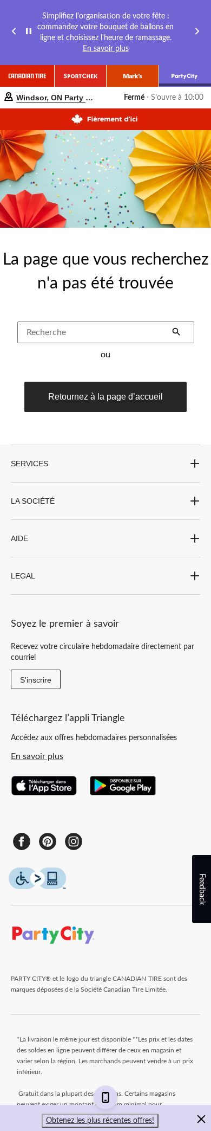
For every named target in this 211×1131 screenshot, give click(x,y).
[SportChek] (81, 76)
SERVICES (29, 463)
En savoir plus (106, 49)
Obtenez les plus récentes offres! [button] (100, 1120)
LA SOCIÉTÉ (33, 501)
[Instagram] (73, 841)
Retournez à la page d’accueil (105, 396)
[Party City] (185, 76)
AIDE (19, 538)
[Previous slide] (14, 33)
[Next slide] (197, 33)
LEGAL (23, 575)
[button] (176, 332)
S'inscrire (35, 680)
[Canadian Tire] (27, 76)
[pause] (28, 33)
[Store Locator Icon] (8, 98)
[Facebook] (21, 841)
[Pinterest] (47, 841)
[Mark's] (133, 76)
